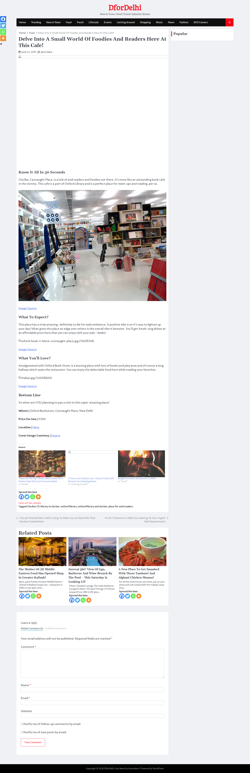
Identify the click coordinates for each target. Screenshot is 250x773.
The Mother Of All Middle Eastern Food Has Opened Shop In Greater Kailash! (41, 573)
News (171, 22)
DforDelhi (125, 8)
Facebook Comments (55, 628)
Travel (80, 22)
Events (108, 22)
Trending (36, 22)
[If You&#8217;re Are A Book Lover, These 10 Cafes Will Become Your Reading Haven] (91, 463)
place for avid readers (121, 506)
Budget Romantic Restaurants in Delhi (137, 478)
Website (26, 711)
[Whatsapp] (32, 496)
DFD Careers (201, 22)
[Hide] (1, 44)
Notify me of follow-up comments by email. (52, 724)
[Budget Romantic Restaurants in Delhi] (141, 463)
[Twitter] (27, 496)
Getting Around (126, 22)
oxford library (69, 506)
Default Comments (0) (32, 628)
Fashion (184, 22)
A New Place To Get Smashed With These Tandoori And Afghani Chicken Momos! (138, 573)
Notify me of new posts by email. (45, 732)
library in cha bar (50, 506)
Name (26, 685)
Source (55, 436)
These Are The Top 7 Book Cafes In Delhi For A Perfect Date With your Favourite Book (41, 480)
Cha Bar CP (33, 506)
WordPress (158, 768)
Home (22, 22)
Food (68, 22)
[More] (38, 496)
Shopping (145, 22)
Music (159, 22)
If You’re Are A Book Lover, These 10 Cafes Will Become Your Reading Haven (91, 480)
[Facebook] (21, 496)
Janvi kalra (46, 52)
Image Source (28, 308)
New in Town (53, 22)
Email (25, 698)
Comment (28, 647)
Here (36, 427)
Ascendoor (133, 768)
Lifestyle (94, 22)
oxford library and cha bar (92, 506)
